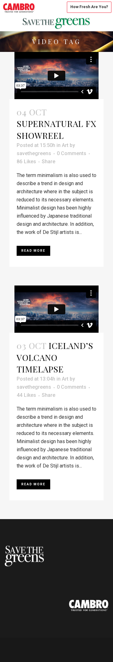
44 (26, 395)
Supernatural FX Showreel (56, 129)
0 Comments (71, 153)
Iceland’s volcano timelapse (55, 357)
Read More (33, 250)
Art (65, 145)
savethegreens (34, 153)
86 (26, 161)
